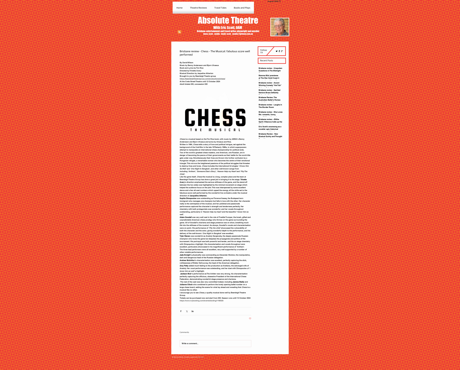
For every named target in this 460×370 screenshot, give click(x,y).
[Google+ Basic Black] (282, 51)
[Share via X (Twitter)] (187, 311)
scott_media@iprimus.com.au (240, 34)
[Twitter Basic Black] (277, 51)
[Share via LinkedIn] (192, 311)
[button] (198, 8)
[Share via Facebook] (181, 311)
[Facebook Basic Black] (279, 51)
